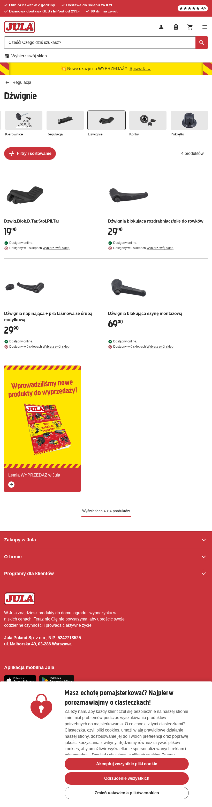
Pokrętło (177, 134)
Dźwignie (95, 134)
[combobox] (106, 42)
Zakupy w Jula (20, 539)
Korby (134, 134)
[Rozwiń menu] (205, 27)
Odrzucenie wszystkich (126, 778)
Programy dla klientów (29, 573)
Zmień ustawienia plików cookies (127, 793)
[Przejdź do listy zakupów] (176, 27)
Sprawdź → (140, 68)
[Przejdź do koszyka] (190, 27)
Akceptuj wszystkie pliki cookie (126, 764)
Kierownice (14, 134)
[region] (106, 744)
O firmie (13, 556)
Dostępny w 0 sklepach (39, 248)
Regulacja (55, 134)
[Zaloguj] (161, 27)
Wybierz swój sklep (29, 56)
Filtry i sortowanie (34, 153)
